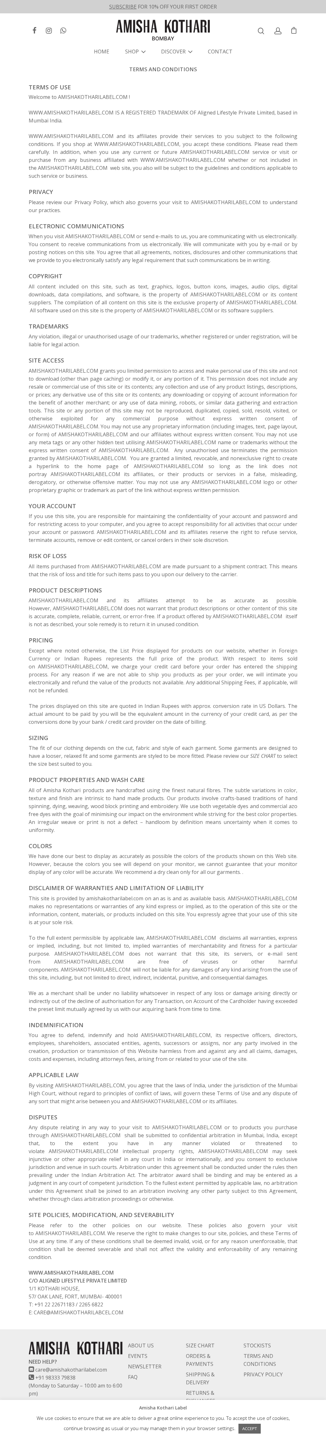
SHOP (132, 51)
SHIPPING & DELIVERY (200, 1378)
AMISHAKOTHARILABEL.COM (100, 236)
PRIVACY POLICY (263, 1374)
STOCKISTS (257, 1345)
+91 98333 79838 (55, 1377)
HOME (101, 51)
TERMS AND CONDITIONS (260, 1360)
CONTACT (220, 51)
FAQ (133, 1376)
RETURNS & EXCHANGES (200, 1396)
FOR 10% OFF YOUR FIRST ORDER (163, 6)
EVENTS (137, 1356)
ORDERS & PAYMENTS (199, 1360)
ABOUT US (141, 1345)
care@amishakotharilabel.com (71, 1369)
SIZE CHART (200, 1345)
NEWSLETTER (144, 1366)
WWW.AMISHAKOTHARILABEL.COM (71, 136)
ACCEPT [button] (249, 1428)
